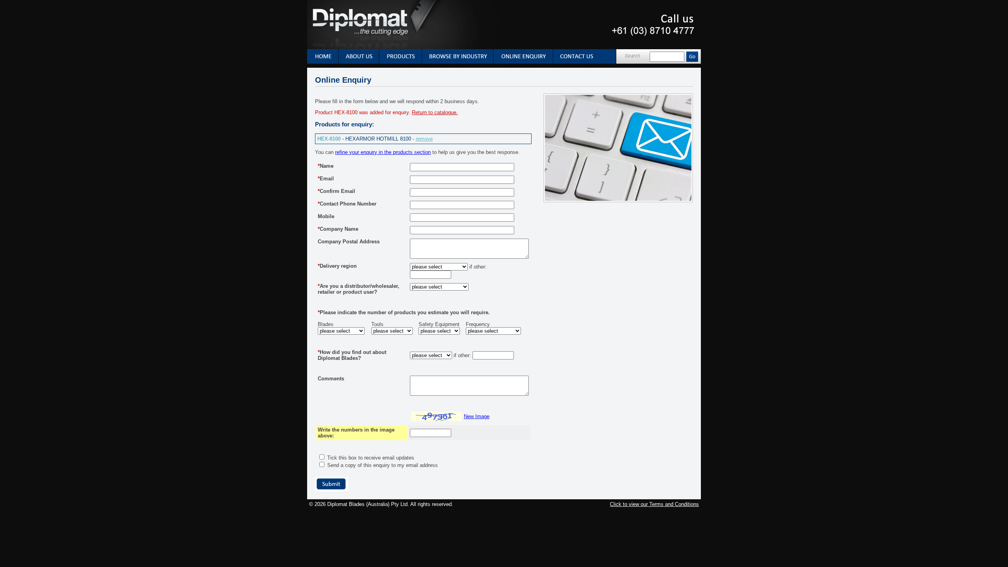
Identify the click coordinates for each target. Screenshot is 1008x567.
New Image (476, 416)
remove (424, 139)
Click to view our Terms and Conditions (654, 504)
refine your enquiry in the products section (383, 152)
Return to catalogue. (435, 112)
